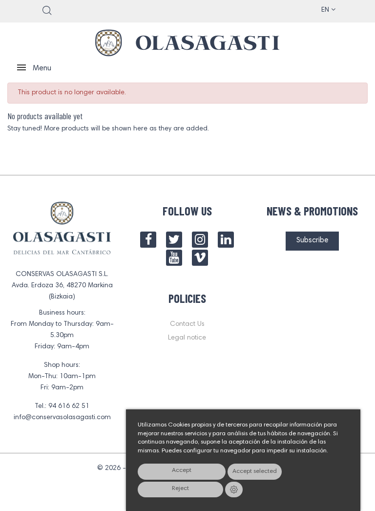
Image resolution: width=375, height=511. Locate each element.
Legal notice (187, 338)
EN (326, 10)
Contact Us (187, 324)
